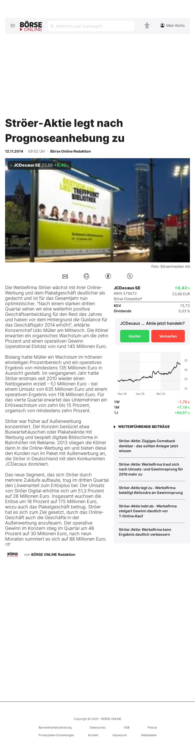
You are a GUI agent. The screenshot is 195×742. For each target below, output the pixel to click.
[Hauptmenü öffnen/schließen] (12, 25)
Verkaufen (168, 336)
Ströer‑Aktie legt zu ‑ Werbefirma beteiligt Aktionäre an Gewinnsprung (151, 490)
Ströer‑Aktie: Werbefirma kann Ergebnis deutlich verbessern (145, 532)
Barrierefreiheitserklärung (55, 727)
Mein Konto (175, 25)
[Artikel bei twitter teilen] (130, 276)
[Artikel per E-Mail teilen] (65, 276)
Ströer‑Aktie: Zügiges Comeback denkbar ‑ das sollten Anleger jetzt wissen (148, 446)
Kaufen (135, 336)
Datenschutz (98, 727)
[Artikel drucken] (86, 276)
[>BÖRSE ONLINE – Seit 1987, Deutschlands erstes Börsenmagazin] (31, 26)
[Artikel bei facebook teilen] (108, 276)
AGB (126, 727)
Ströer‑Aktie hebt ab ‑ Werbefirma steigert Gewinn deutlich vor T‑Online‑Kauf (148, 511)
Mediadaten (149, 735)
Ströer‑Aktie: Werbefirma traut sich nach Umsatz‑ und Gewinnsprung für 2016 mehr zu (151, 469)
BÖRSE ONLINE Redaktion (53, 554)
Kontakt (93, 735)
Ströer (11, 378)
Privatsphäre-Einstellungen (56, 735)
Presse (152, 727)
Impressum (119, 735)
